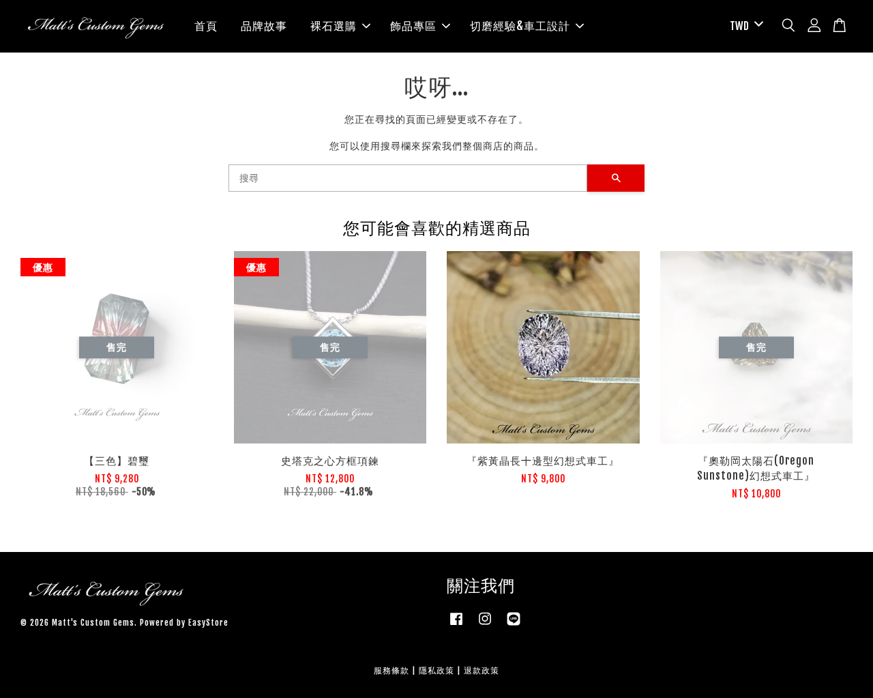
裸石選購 (333, 26)
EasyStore (208, 622)
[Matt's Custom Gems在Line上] (513, 625)
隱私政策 (436, 670)
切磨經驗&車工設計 (520, 26)
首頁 (206, 26)
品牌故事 (264, 26)
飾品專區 (413, 26)
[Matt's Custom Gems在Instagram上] (484, 625)
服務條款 (391, 670)
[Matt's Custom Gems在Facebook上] (456, 625)
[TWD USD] (744, 26)
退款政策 (481, 670)
